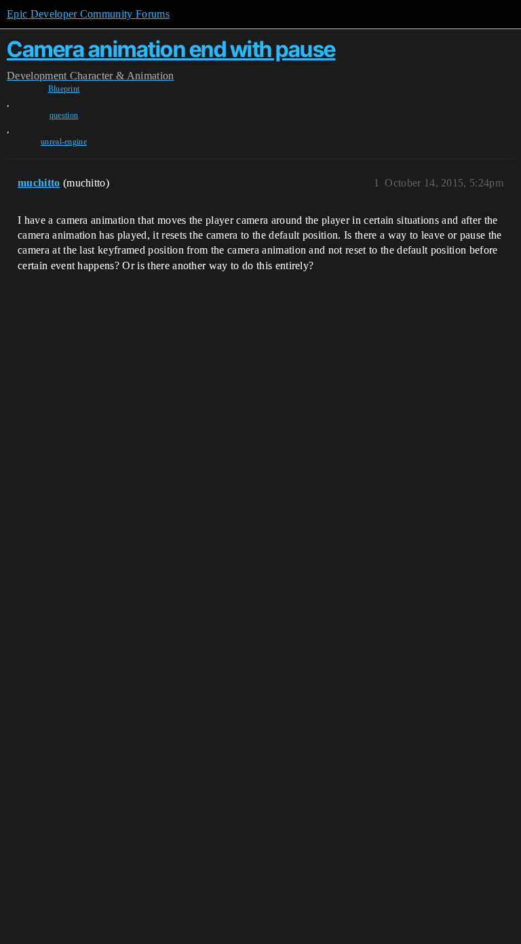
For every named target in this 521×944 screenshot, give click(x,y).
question (64, 115)
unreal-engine (64, 141)
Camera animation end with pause (171, 49)
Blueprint (64, 89)
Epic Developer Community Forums (88, 14)
